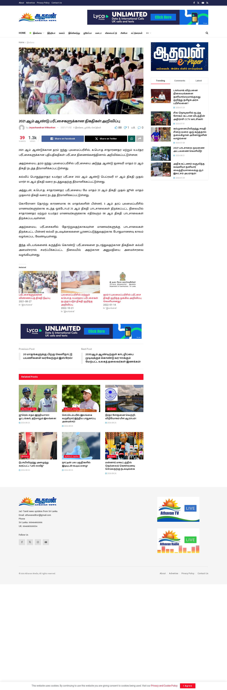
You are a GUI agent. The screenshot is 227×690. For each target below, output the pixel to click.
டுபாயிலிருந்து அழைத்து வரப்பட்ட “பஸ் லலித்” (34, 464)
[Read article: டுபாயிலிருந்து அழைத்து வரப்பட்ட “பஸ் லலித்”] (38, 445)
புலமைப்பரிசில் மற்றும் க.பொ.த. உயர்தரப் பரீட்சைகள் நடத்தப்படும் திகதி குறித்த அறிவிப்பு (79, 300)
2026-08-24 (111, 473)
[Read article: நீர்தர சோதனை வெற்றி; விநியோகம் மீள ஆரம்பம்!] (124, 398)
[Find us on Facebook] (194, 3)
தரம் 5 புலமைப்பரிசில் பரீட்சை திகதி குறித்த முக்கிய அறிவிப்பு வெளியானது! (122, 298)
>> (147, 33)
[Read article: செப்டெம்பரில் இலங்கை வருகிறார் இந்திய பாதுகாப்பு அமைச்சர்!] (81, 398)
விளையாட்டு (111, 33)
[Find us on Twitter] (198, 3)
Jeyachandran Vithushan (42, 127)
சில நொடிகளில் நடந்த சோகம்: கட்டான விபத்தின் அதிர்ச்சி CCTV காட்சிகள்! (189, 116)
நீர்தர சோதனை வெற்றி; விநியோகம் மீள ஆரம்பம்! (120, 416)
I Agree (187, 686)
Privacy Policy (43, 3)
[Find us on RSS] (207, 3)
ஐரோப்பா (88, 33)
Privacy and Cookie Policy (164, 685)
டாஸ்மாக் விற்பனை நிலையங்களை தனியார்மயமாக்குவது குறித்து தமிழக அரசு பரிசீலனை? (187, 97)
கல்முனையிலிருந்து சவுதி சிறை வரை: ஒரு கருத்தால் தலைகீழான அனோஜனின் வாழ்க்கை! (190, 133)
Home (21, 42)
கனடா (98, 33)
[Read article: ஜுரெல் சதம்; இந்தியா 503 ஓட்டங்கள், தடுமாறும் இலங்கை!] (38, 398)
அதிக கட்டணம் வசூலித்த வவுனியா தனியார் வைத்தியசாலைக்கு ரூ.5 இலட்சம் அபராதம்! (189, 169)
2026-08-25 (25, 423)
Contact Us (57, 3)
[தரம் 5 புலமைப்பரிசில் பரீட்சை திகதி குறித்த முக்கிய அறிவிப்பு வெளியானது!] (122, 282)
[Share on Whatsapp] (131, 139)
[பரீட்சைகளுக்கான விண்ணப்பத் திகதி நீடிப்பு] (38, 282)
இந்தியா (51, 33)
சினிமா (124, 33)
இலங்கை (37, 33)
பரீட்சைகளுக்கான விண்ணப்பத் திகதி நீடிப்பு (34, 296)
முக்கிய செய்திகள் (92, 127)
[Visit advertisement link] (147, 17)
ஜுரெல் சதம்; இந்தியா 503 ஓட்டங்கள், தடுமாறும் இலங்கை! (37, 416)
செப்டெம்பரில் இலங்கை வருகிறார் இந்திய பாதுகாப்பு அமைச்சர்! (79, 418)
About (21, 3)
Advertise (30, 3)
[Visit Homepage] (38, 17)
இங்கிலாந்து (74, 33)
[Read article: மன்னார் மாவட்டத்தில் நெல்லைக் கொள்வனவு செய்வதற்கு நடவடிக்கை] (124, 445)
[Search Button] (207, 33)
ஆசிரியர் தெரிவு (28, 409)
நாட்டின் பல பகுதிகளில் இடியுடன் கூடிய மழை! (76, 464)
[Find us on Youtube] (203, 3)
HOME (22, 33)
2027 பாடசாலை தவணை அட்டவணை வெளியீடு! (188, 149)
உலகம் (62, 33)
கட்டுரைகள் (136, 33)
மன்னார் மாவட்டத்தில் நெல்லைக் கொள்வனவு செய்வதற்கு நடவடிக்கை (120, 466)
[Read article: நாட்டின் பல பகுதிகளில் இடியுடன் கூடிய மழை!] (81, 445)
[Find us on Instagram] (38, 542)
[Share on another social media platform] (139, 139)
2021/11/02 (66, 127)
